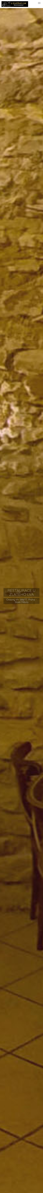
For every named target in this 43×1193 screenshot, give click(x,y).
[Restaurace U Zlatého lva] (15, 4)
